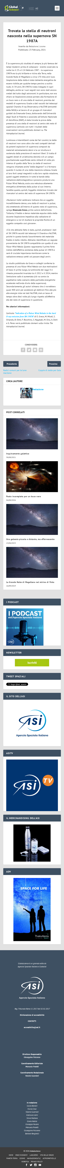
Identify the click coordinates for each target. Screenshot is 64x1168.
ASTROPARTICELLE (49, 1158)
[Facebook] (26, 1165)
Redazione (33, 46)
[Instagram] (35, 1165)
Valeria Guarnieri (32, 1076)
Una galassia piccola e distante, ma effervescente (30, 539)
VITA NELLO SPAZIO (47, 1155)
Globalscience (35, 1151)
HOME (11, 1155)
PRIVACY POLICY (37, 1162)
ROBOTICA (25, 1162)
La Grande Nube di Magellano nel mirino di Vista (30, 582)
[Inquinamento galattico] (32, 433)
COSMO (22, 1158)
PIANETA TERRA (11, 1158)
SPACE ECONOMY (21, 1155)
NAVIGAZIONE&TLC (34, 1158)
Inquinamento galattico (17, 453)
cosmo (43, 46)
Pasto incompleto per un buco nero (23, 496)
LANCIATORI (34, 1155)
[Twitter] (31, 1165)
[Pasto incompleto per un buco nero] (32, 476)
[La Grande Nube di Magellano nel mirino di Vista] (32, 562)
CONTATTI (32, 1021)
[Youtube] (40, 1165)
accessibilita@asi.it (32, 1027)
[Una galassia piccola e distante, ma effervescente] (32, 519)
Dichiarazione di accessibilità (32, 1015)
